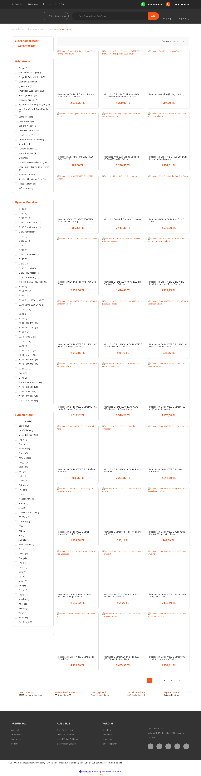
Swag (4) (23, 489)
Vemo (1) (23, 613)
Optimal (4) (24, 485)
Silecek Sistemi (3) (27, 183)
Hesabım (106, 730)
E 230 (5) (23, 318)
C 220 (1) (23, 236)
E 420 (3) (23, 373)
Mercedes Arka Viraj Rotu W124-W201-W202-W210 (76, 158)
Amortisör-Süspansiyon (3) (31, 90)
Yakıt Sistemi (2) (26, 121)
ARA (153, 16)
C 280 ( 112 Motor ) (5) (29, 272)
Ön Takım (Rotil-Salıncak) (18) (33, 162)
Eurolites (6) (24, 448)
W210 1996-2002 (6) (28, 400)
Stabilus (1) (24, 599)
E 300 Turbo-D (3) (27, 355)
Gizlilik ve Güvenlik (65, 734)
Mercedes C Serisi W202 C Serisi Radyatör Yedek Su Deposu (73, 533)
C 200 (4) (23, 213)
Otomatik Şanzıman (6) (29, 81)
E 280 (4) (23, 345)
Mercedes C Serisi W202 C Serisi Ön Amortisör (166, 470)
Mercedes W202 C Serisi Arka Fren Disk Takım (168, 220)
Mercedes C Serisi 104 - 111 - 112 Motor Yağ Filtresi (123, 533)
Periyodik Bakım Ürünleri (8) (32, 77)
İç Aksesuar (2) (26, 86)
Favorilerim (107, 734)
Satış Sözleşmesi (65, 730)
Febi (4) (22, 471)
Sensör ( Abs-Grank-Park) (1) (32, 179)
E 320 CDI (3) (25, 368)
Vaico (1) (23, 603)
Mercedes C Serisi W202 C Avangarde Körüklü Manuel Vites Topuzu (167, 533)
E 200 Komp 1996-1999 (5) (31, 300)
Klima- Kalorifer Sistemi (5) (31, 139)
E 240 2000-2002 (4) (28, 327)
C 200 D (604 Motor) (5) (30, 227)
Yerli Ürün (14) (25, 421)
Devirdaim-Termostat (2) (30, 130)
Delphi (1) (23, 553)
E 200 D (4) (24, 295)
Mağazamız (16, 739)
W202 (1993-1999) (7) (29, 391)
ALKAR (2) (23, 503)
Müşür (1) (23, 157)
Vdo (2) (22, 530)
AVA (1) (22, 535)
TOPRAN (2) (24, 517)
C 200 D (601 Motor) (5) (30, 222)
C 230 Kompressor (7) (29, 254)
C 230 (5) (23, 250)
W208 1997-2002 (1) (28, 396)
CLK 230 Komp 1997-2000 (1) (33, 282)
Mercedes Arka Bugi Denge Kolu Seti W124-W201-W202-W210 (121, 158)
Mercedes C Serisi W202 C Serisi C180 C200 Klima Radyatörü (167, 408)
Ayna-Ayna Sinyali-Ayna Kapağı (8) (33, 111)
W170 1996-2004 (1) (28, 386)
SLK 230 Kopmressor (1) (30, 382)
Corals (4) (23, 466)
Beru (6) (22, 444)
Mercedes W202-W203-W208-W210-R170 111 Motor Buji (75, 220)
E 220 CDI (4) (25, 309)
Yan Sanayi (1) (25, 622)
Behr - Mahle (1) (26, 544)
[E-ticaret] (100, 771)
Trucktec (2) (24, 521)
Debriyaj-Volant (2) (27, 125)
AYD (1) (22, 539)
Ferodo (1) (24, 567)
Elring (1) (23, 558)
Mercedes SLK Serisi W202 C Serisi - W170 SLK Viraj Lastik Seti (75, 595)
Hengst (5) (23, 462)
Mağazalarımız (34, 4)
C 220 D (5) (24, 245)
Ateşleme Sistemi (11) (29, 100)
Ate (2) (22, 508)
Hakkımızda (17, 4)
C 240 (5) (23, 259)
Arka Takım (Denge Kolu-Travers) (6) (34, 168)
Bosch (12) (24, 425)
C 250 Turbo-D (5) (27, 268)
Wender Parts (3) (27, 498)
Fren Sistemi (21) (27, 135)
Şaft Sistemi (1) (26, 188)
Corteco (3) (24, 494)
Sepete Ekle (80, 102)
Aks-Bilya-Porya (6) (28, 95)
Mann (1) (23, 581)
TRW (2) (22, 526)
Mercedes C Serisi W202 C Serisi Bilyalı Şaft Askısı (76, 470)
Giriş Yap (167, 18)
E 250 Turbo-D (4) (27, 336)
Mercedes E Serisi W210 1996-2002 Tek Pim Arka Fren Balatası (122, 283)
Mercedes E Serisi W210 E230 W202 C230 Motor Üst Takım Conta (121, 408)
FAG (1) (22, 562)
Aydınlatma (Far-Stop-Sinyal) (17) (34, 104)
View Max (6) (25, 457)
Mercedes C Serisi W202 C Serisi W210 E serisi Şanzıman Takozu (77, 345)
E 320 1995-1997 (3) (28, 359)
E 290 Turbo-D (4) (27, 350)
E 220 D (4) (24, 313)
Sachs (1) (23, 594)
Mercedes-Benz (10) (28, 434)
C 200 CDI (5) (25, 218)
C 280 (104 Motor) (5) (29, 277)
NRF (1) (22, 585)
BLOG (61, 4)
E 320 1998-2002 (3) (28, 364)
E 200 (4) (23, 286)
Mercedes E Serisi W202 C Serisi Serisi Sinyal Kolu (76, 658)
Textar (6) (23, 453)
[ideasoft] (85, 771)
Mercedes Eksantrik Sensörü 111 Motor (122, 219)
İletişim (50, 4)
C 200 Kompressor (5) (29, 231)
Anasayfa (15, 730)
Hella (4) (22, 476)
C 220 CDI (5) (25, 240)
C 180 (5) (23, 208)
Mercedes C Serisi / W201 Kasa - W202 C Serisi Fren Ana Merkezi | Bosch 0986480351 (122, 95)
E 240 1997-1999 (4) (28, 323)
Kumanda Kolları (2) (28, 148)
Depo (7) (23, 439)
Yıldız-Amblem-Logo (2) (30, 72)
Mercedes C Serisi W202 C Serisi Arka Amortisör (121, 470)
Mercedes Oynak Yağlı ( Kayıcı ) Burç (166, 94)
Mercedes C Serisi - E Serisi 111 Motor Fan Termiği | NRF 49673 (76, 95)
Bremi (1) (23, 549)
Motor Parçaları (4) (27, 153)
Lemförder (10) (26, 430)
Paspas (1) (24, 68)
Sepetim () (184, 18)
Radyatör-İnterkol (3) (28, 174)
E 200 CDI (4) (25, 291)
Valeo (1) (23, 608)
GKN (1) (22, 571)
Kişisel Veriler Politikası (67, 739)
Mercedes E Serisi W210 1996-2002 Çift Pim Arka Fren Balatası (168, 158)
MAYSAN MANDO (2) (29, 512)
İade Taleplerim (109, 743)
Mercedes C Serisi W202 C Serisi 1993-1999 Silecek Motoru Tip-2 (167, 658)
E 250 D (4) (24, 332)
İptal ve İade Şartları (66, 743)
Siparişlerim (107, 739)
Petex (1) (23, 590)
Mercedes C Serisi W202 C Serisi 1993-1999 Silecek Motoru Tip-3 (122, 658)
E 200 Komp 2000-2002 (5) (31, 304)
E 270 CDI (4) (25, 341)
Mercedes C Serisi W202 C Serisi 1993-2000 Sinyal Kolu (167, 595)
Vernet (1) (23, 617)
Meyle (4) (23, 480)
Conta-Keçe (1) (26, 116)
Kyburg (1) (23, 576)
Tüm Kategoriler (57, 16)
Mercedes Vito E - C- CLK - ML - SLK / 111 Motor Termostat (121, 595)
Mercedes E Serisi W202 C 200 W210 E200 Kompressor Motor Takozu (166, 283)
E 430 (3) (23, 377)
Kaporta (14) (24, 144)
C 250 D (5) (24, 263)
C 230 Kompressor (65, 29)
